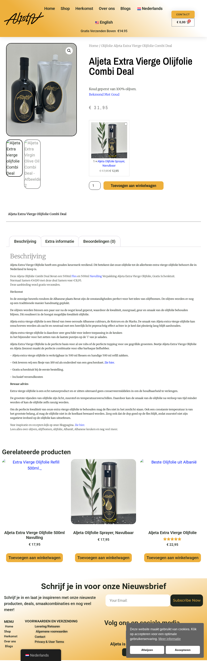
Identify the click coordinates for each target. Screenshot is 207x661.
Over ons (107, 8)
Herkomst (84, 8)
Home (49, 8)
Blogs (125, 8)
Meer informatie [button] (169, 639)
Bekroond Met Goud (104, 94)
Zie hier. (110, 362)
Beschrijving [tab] (25, 241)
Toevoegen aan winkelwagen (133, 185)
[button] (69, 50)
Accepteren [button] (183, 649)
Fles (74, 276)
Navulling (96, 276)
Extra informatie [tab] (59, 241)
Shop (65, 8)
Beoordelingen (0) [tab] (99, 241)
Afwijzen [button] (147, 649)
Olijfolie (107, 46)
